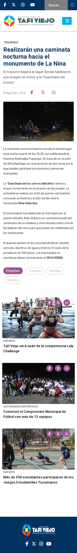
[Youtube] (32, 5)
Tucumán (35, 271)
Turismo (12, 280)
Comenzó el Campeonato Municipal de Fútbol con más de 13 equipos (34, 414)
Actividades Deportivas (20, 406)
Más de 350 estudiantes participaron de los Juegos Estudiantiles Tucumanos (38, 479)
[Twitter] (14, 5)
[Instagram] (23, 5)
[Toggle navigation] (67, 21)
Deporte (9, 340)
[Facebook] (5, 5)
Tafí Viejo (55, 271)
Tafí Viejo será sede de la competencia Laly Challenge (38, 348)
